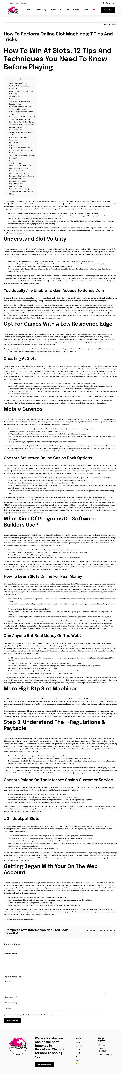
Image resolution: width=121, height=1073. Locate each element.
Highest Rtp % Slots (16, 184)
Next (114, 24)
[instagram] (107, 3)
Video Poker (13, 143)
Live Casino (13, 145)
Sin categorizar (21, 919)
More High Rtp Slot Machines (19, 119)
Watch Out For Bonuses (17, 137)
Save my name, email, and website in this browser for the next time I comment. (34, 1015)
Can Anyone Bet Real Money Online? (22, 117)
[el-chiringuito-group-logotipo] (13, 7)
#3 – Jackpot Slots (15, 130)
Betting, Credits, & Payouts (18, 173)
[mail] (110, 3)
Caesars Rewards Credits (18, 181)
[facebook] (103, 3)
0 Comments (31, 919)
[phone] (113, 3)
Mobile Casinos (14, 99)
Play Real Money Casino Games (20, 148)
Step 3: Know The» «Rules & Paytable (22, 122)
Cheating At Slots (15, 96)
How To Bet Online (16, 186)
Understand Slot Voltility (18, 83)
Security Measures (15, 163)
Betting (11, 160)
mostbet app (50, 344)
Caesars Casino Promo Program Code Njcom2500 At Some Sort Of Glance (21, 191)
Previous (107, 24)
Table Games (13, 140)
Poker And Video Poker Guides (20, 166)
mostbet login (34, 283)
